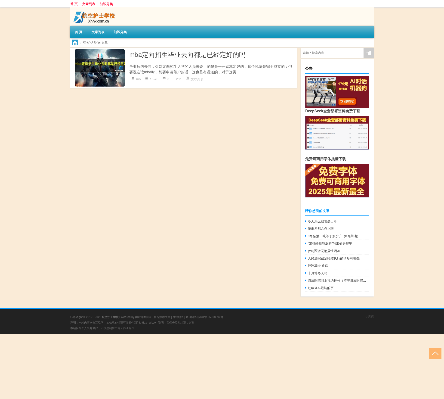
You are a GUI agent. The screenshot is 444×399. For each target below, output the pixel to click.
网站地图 (178, 317)
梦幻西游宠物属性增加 (324, 250)
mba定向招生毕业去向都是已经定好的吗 (187, 54)
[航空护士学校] (94, 9)
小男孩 (369, 316)
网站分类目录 (143, 317)
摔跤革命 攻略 (318, 265)
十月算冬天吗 (317, 273)
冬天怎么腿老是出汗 (322, 221)
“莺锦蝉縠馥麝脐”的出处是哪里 (330, 243)
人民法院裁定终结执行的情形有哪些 (334, 258)
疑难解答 (191, 317)
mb (138, 79)
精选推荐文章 (162, 317)
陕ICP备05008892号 (210, 317)
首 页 (74, 3)
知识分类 (106, 3)
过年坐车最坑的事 (321, 287)
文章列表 (88, 3)
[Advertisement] (139, 366)
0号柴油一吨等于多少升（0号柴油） (334, 236)
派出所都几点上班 (321, 228)
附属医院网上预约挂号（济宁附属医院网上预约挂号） (338, 280)
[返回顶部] (434, 353)
